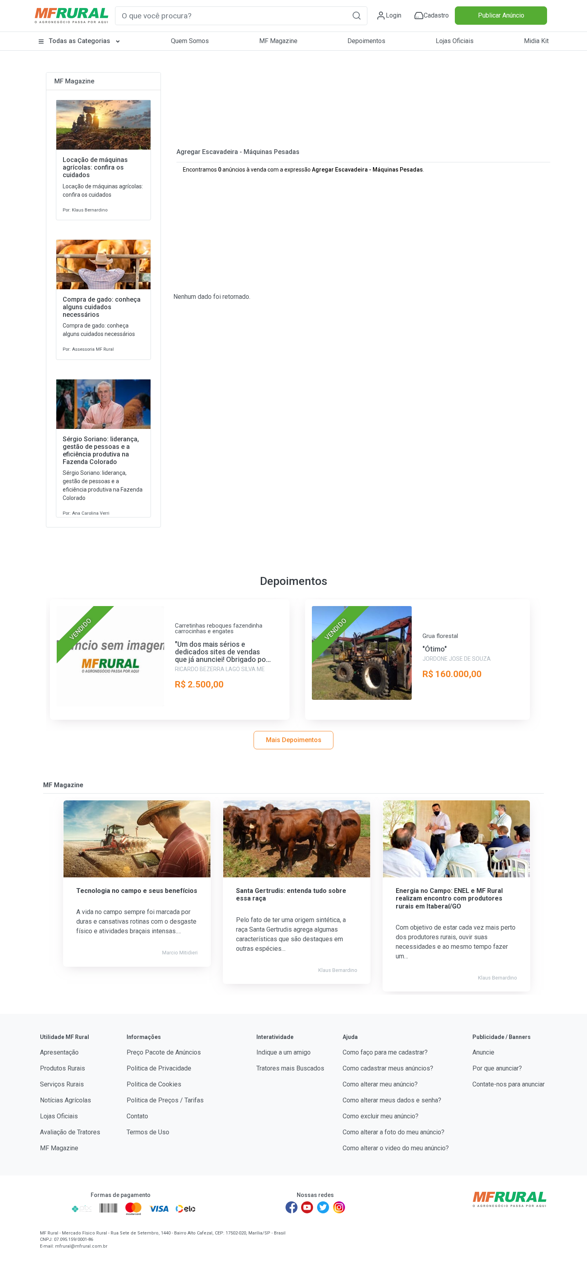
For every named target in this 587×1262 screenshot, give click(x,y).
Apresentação (59, 1052)
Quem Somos (190, 41)
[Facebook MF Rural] (291, 1207)
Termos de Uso (148, 1132)
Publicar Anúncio (501, 15)
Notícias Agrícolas (65, 1100)
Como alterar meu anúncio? (380, 1084)
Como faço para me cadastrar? (385, 1052)
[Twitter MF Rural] (323, 1207)
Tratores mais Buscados (290, 1068)
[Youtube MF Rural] (307, 1207)
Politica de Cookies (154, 1084)
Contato (137, 1116)
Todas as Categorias (79, 41)
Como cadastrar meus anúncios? (388, 1068)
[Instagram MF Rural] (339, 1207)
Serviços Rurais (62, 1084)
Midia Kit (536, 41)
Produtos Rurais (62, 1068)
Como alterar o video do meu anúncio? (396, 1148)
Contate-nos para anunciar (508, 1084)
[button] (356, 15)
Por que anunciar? (497, 1068)
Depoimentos (366, 41)
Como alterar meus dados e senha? (392, 1100)
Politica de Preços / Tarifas (165, 1100)
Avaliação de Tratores (70, 1132)
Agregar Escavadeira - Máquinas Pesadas (237, 152)
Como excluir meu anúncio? (380, 1116)
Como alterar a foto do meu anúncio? (393, 1132)
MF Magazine (278, 41)
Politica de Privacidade (159, 1068)
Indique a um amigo (283, 1052)
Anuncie (483, 1052)
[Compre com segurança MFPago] (53, 1208)
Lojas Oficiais (455, 41)
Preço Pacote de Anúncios (164, 1052)
